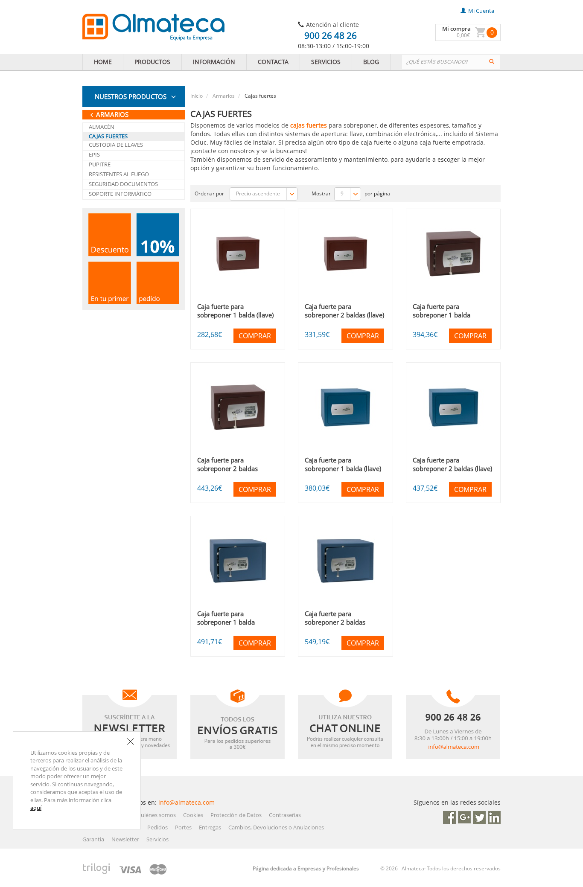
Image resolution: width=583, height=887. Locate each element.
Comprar (255, 335)
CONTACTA (273, 62)
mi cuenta (481, 11)
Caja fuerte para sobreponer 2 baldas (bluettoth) (227, 468)
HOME (103, 62)
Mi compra (456, 28)
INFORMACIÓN (214, 62)
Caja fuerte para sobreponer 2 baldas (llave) (344, 310)
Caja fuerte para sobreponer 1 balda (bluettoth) (441, 315)
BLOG (371, 62)
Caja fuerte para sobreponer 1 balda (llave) (235, 310)
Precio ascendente (258, 193)
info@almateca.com (186, 802)
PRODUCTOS (152, 62)
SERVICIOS (326, 62)
